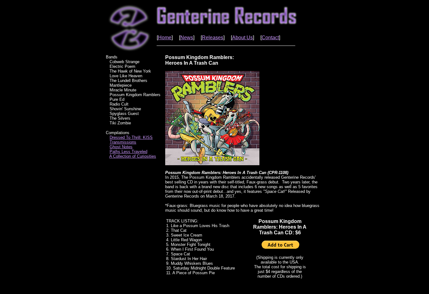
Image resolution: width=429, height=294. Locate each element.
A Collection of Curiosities (132, 156)
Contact (270, 37)
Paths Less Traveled (128, 151)
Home (164, 37)
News (186, 37)
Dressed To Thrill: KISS (131, 137)
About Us (242, 37)
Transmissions (123, 142)
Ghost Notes (121, 146)
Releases (212, 37)
